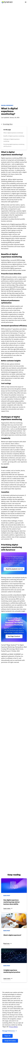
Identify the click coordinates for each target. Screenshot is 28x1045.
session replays (14, 401)
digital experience (16, 224)
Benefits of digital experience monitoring (13, 136)
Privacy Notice (13, 1027)
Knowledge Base (7, 124)
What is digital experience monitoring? (13, 133)
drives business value (7, 266)
